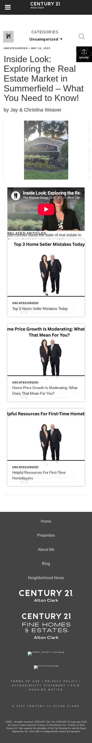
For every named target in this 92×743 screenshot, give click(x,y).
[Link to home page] (46, 7)
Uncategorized (16, 48)
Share (84, 57)
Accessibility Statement (39, 685)
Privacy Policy (61, 681)
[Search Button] (81, 36)
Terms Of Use (25, 681)
